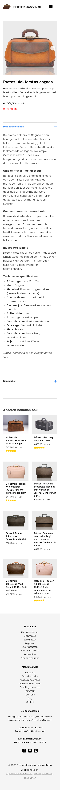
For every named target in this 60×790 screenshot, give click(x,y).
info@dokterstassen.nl (34, 731)
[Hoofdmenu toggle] (50, 6)
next (52, 48)
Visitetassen (30, 636)
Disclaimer (30, 778)
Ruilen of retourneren (30, 684)
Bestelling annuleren (30, 687)
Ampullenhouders (30, 651)
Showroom (30, 691)
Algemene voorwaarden (19, 774)
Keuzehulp (30, 673)
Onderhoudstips (30, 676)
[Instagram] (30, 751)
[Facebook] (24, 751)
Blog (30, 699)
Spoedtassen (30, 640)
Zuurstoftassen (29, 647)
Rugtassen (30, 644)
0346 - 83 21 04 (35, 728)
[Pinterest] (36, 751)
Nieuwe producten (30, 658)
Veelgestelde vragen (30, 680)
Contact (30, 702)
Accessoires (30, 655)
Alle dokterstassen (30, 632)
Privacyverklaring (43, 774)
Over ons (30, 695)
